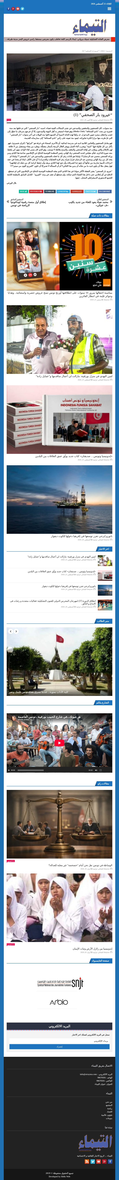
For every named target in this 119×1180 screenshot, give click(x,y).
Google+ (76, 191)
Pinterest (35, 191)
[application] (59, 743)
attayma (106, 300)
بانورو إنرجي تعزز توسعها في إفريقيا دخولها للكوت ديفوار (81, 536)
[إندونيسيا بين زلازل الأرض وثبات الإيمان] (59, 907)
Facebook (104, 191)
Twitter (89, 191)
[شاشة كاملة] (101, 770)
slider (103, 51)
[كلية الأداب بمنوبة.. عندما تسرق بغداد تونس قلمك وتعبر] (59, 661)
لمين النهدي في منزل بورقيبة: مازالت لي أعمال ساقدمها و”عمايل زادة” (74, 376)
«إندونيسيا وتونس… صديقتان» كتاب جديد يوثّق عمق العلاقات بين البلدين (73, 456)
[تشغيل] (9, 770)
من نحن (109, 1102)
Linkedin (62, 191)
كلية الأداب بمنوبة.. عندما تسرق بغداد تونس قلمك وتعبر (38, 692)
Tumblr (49, 191)
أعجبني (10, 861)
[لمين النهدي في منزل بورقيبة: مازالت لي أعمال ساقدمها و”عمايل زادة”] (59, 339)
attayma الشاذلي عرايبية (101, 120)
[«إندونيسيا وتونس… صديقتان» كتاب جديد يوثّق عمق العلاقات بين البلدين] (59, 419)
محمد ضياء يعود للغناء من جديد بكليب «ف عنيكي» (88, 202)
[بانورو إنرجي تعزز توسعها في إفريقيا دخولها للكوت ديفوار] (59, 499)
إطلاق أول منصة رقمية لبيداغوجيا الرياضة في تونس (28, 202)
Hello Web (65, 1177)
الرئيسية (109, 51)
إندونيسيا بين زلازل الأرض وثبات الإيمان (92, 948)
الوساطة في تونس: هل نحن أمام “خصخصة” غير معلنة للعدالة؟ (80, 865)
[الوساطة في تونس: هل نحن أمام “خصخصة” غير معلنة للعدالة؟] (59, 824)
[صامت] (96, 770)
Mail (22, 191)
